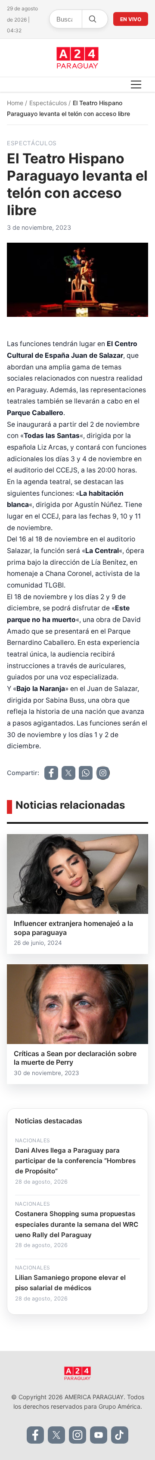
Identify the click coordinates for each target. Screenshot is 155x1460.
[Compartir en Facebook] (51, 773)
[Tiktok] (119, 1435)
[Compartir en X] (68, 773)
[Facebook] (35, 1435)
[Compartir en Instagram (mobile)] (103, 773)
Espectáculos (48, 102)
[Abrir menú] (136, 84)
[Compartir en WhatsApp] (86, 773)
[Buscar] (92, 19)
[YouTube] (98, 1435)
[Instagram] (77, 1435)
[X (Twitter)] (56, 1435)
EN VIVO (130, 19)
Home (16, 102)
